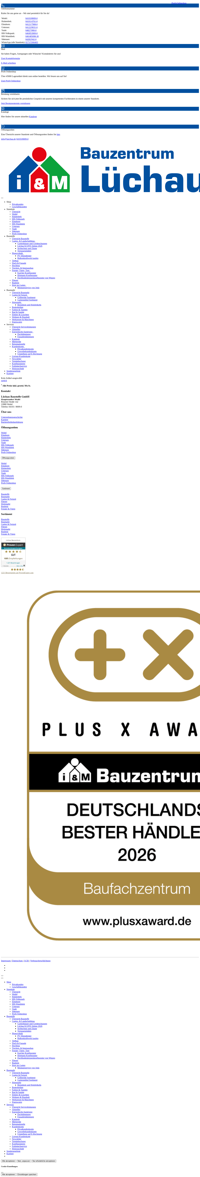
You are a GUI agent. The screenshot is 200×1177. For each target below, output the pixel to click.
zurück (4, 380)
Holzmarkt (17, 302)
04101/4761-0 (31, 21)
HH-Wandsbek (18, 224)
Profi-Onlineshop (178, 3)
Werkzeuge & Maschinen (23, 319)
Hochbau (16, 265)
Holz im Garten (19, 285)
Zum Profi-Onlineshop (11, 81)
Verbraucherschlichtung (40, 961)
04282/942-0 (30, 39)
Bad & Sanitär (18, 312)
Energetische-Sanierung (22, 332)
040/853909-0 (31, 33)
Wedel (14, 214)
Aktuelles (16, 329)
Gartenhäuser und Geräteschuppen (32, 243)
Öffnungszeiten (8, 458)
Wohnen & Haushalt (21, 317)
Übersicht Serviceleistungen (24, 327)
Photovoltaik (17, 253)
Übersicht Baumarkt (20, 292)
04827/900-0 (30, 30)
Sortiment (6, 489)
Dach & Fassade (19, 263)
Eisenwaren (17, 322)
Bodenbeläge (17, 307)
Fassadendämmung (25, 337)
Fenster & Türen (8, 509)
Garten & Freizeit (19, 295)
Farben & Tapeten (19, 310)
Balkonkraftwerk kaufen (27, 258)
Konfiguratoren (18, 363)
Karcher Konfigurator (26, 273)
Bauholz (15, 283)
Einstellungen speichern (27, 1174)
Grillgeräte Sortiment (26, 297)
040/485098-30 (32, 36)
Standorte (11, 989)
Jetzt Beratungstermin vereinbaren (15, 103)
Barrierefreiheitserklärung (12, 422)
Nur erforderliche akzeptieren (44, 1161)
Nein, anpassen (24, 1161)
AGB (26, 961)
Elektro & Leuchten (20, 314)
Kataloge (33, 116)
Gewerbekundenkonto (27, 351)
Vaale (14, 229)
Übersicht (16, 211)
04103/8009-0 (31, 18)
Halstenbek (17, 216)
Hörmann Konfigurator (27, 275)
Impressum (6, 961)
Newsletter (16, 359)
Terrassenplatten (24, 251)
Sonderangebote (13, 371)
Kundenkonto (18, 346)
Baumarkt (5, 496)
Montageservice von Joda (28, 287)
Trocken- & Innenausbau (22, 268)
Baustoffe (5, 494)
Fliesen (15, 280)
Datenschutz (17, 961)
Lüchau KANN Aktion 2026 (29, 246)
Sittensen (16, 231)
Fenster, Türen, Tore (21, 270)
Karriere (10, 373)
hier (58, 134)
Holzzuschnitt (18, 368)
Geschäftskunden (19, 207)
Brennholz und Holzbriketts (29, 305)
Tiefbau (15, 261)
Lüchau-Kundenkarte (21, 356)
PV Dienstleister (24, 256)
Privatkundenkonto (25, 349)
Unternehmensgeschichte (12, 417)
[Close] (2, 978)
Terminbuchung (19, 361)
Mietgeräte (16, 341)
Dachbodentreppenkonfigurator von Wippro (36, 278)
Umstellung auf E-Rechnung (29, 354)
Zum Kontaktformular (10, 58)
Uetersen (16, 226)
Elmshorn (16, 221)
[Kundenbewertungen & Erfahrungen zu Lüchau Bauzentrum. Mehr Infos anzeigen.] (13, 566)
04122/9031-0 (31, 27)
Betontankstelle (18, 344)
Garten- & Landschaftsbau (23, 241)
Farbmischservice (19, 366)
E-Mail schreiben (8, 63)
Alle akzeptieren (8, 1161)
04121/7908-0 (31, 24)
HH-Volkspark (18, 219)
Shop (9, 982)
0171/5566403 (31, 42)
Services (10, 1104)
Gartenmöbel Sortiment (27, 300)
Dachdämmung (24, 334)
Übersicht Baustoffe (20, 238)
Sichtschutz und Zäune (27, 248)
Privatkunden (17, 204)
